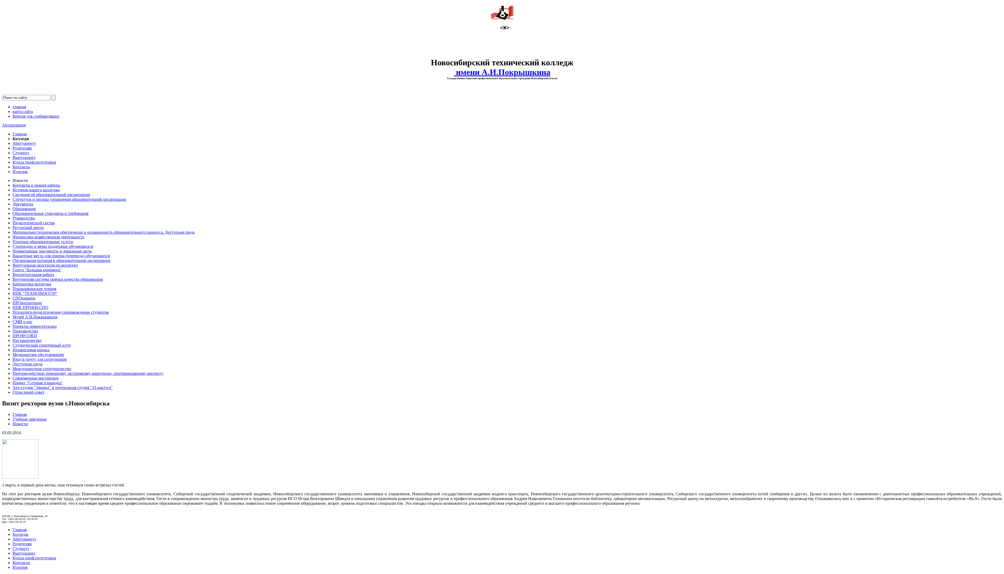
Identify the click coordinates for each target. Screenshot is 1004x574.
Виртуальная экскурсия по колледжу (45, 265)
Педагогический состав (34, 223)
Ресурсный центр (28, 227)
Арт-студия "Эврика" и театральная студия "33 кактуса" (63, 387)
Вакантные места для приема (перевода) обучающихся (61, 256)
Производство (25, 331)
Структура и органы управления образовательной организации (69, 199)
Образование (24, 208)
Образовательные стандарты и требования (50, 213)
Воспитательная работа (33, 274)
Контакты (21, 167)
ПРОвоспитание (27, 303)
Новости (20, 424)
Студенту (21, 153)
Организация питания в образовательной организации (61, 260)
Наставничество (27, 340)
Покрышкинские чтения (34, 288)
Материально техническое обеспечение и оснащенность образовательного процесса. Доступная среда (104, 232)
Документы (23, 204)
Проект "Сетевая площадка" (38, 383)
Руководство (24, 218)
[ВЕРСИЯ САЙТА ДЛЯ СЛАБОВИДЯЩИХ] (504, 29)
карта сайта (23, 111)
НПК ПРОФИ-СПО (30, 307)
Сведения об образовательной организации (51, 194)
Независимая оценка (31, 350)
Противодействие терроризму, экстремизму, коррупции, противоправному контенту (88, 373)
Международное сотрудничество (42, 368)
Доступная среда (27, 364)
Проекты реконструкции (35, 326)
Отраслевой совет (28, 392)
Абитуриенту (24, 143)
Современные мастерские (36, 378)
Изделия (20, 171)
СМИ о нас (22, 321)
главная (19, 107)
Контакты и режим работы (36, 185)
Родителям (22, 148)
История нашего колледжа (36, 190)
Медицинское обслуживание (38, 354)
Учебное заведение (30, 419)
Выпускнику (24, 157)
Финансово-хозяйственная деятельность (48, 237)
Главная (20, 134)
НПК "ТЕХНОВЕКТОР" (35, 293)
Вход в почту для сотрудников (40, 359)
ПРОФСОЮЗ (25, 336)
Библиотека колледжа (32, 284)
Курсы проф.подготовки (34, 162)
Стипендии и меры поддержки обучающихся (53, 246)
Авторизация (14, 125)
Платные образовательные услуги (43, 241)
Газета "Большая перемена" (37, 270)
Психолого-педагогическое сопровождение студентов (61, 312)
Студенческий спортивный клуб (42, 345)
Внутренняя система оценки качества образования (58, 279)
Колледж (20, 534)
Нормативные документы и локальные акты (52, 251)
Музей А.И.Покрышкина (35, 317)
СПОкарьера (24, 298)
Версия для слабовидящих (36, 116)
